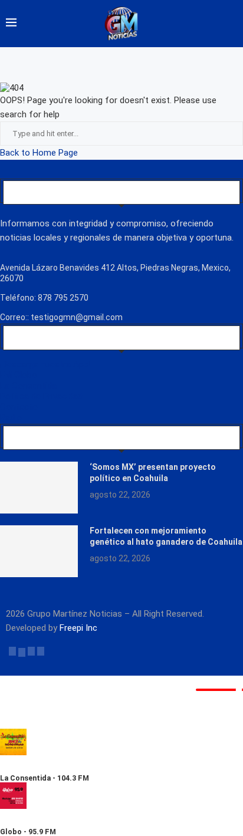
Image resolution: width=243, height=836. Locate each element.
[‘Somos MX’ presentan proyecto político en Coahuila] (39, 488)
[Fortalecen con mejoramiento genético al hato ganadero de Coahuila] (39, 551)
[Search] (231, 23)
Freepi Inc (78, 628)
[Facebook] (12, 651)
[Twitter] (21, 651)
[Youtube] (40, 651)
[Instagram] (31, 651)
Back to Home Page (39, 152)
